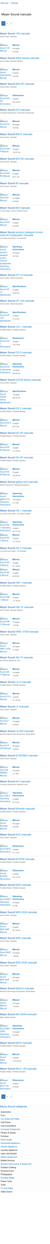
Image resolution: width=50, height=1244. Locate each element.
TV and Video (7, 1188)
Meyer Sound (15, 33)
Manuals (4, 2)
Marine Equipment (9, 1156)
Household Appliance (10, 1143)
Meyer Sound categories (13, 1106)
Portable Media (7, 1177)
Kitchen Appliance (9, 1146)
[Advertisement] (25, 1218)
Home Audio (6, 1139)
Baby (3, 1115)
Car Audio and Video (10, 1118)
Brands (15, 2)
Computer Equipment (10, 1129)
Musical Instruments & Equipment (16, 1163)
